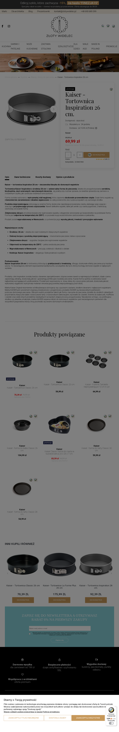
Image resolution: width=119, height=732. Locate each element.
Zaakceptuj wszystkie (88, 718)
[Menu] (115, 707)
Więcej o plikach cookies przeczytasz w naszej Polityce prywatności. (32, 712)
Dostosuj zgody (57, 718)
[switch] (111, 723)
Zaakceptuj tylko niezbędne (23, 718)
